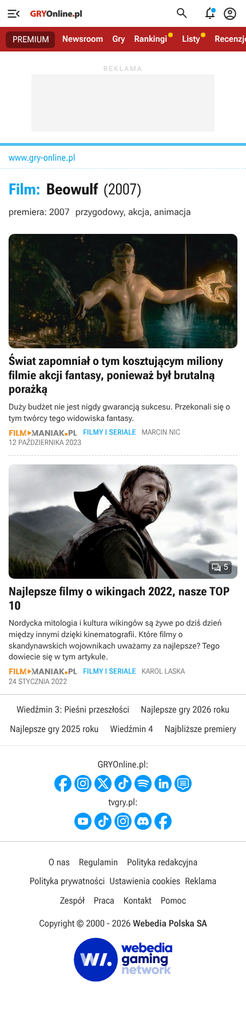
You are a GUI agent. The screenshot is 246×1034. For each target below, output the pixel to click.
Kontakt (138, 900)
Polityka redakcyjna (162, 862)
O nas (59, 862)
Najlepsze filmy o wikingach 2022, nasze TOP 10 (123, 575)
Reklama (200, 881)
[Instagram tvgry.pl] (123, 821)
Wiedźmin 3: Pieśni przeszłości (73, 709)
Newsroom (82, 39)
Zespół (72, 900)
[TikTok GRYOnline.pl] (123, 783)
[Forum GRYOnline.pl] (183, 783)
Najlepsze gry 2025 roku (54, 728)
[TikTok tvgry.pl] (103, 821)
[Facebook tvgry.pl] (163, 821)
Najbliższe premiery (200, 728)
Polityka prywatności (67, 881)
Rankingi (150, 39)
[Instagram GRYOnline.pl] (83, 783)
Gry (118, 39)
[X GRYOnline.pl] (103, 783)
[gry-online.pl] (56, 14)
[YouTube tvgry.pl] (83, 821)
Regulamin (98, 862)
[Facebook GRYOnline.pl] (63, 783)
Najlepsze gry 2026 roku (185, 709)
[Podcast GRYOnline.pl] (143, 783)
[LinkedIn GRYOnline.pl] (163, 783)
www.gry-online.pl (42, 157)
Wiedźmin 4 (131, 728)
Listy (191, 39)
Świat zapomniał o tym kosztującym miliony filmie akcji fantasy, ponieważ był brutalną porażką (123, 340)
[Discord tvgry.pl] (143, 821)
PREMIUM (31, 39)
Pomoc (173, 900)
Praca (104, 900)
